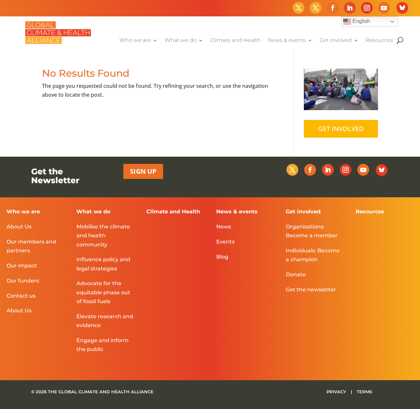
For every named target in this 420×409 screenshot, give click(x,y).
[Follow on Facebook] (333, 8)
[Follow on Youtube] (384, 8)
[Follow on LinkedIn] (350, 8)
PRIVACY (336, 391)
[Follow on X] (298, 8)
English (360, 21)
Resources (379, 40)
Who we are (135, 40)
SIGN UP (143, 171)
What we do (181, 40)
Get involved (336, 40)
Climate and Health (235, 40)
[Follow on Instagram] (367, 8)
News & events (287, 40)
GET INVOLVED (341, 128)
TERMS (364, 391)
